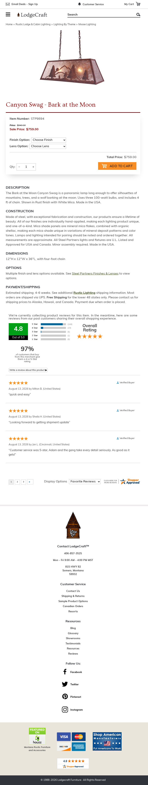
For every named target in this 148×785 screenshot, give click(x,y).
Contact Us (73, 591)
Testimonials (73, 643)
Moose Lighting (87, 24)
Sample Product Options (73, 601)
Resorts (73, 611)
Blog (73, 628)
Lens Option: (19, 146)
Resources (73, 648)
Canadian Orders (73, 606)
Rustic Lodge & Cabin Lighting (33, 24)
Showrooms (73, 638)
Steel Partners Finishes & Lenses (95, 273)
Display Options (55, 481)
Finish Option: (20, 140)
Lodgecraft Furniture (69, 780)
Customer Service (93, 4)
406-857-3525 (73, 553)
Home (9, 24)
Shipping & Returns (73, 596)
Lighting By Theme (64, 24)
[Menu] (9, 14)
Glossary (73, 633)
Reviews (73, 654)
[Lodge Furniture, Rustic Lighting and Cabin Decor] (34, 15)
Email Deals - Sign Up (25, 4)
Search (138, 14)
